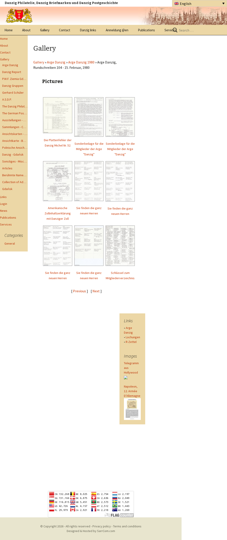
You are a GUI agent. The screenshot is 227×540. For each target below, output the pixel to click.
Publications (146, 30)
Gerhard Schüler (13, 93)
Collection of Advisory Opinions (15, 182)
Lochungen (133, 337)
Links (3, 197)
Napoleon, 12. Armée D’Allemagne (132, 391)
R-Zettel (131, 342)
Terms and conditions (127, 526)
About (26, 30)
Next (96, 291)
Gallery (44, 30)
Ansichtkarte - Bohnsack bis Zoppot (15, 141)
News (3, 211)
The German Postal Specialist (15, 113)
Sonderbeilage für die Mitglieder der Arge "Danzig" (89, 149)
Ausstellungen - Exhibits (15, 120)
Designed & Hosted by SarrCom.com (91, 531)
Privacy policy (101, 526)
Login (3, 204)
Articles (7, 168)
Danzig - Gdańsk (12, 154)
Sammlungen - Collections (15, 127)
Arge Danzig (10, 65)
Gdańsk (7, 189)
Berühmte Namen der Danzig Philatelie (15, 175)
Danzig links (88, 30)
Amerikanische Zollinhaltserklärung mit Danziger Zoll (58, 213)
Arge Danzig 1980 (81, 62)
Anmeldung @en (117, 30)
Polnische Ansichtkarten (15, 148)
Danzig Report (11, 72)
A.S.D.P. (7, 99)
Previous (79, 291)
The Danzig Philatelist (15, 106)
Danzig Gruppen (12, 86)
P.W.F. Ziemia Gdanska (15, 79)
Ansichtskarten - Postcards (15, 134)
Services (170, 30)
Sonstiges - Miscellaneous (15, 161)
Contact (64, 30)
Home (8, 30)
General (9, 243)
